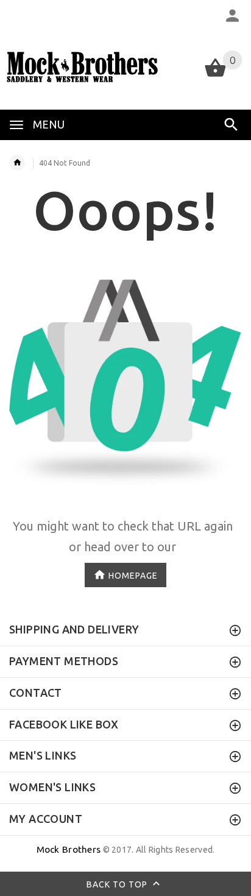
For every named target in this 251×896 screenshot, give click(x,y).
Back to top (118, 884)
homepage (133, 575)
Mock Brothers (69, 849)
